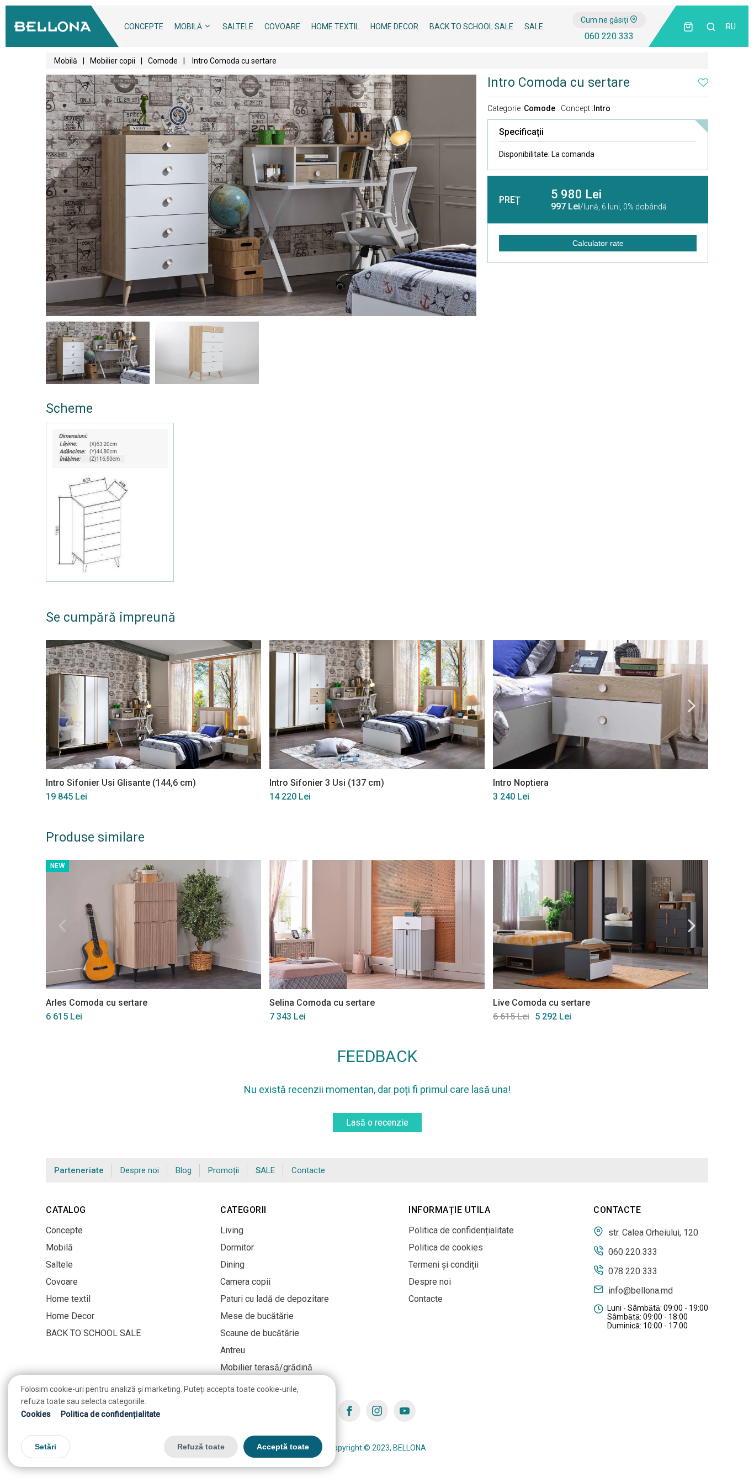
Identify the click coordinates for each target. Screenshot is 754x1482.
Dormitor (237, 1247)
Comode (163, 60)
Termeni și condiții (443, 1264)
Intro (601, 108)
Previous (62, 706)
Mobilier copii (112, 60)
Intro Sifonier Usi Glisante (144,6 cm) (121, 782)
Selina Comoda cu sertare (322, 1002)
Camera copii (245, 1281)
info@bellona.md (639, 1290)
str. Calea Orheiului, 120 (652, 1232)
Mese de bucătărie (257, 1316)
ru (731, 26)
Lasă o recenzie (377, 1122)
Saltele (237, 26)
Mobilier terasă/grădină (266, 1367)
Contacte (308, 1170)
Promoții (223, 1170)
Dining (232, 1264)
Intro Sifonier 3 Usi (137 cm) (326, 782)
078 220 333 (631, 1271)
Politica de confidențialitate (110, 1414)
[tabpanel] (98, 353)
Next (692, 706)
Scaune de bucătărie (259, 1333)
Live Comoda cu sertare (541, 1002)
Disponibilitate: (546, 154)
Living (231, 1230)
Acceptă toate (283, 1446)
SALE (533, 26)
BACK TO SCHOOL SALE (471, 26)
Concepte (143, 26)
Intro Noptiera (521, 782)
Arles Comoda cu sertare (96, 1002)
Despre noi (139, 1170)
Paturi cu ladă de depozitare (274, 1299)
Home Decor (394, 26)
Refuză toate (201, 1446)
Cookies (36, 1414)
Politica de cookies (445, 1247)
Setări (45, 1446)
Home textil (335, 26)
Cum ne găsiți (605, 19)
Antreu (232, 1350)
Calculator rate (598, 243)
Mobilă (189, 26)
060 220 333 (609, 36)
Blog (184, 1170)
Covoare (282, 26)
